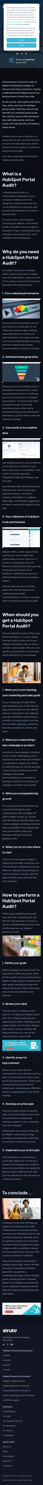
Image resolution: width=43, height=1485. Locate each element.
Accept (21, 40)
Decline (21, 45)
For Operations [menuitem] (9, 1425)
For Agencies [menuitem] (8, 1435)
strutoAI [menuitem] (6, 1369)
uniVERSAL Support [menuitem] (11, 1400)
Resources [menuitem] (7, 1461)
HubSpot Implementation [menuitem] (14, 1381)
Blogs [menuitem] (5, 1451)
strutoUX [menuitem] (7, 1360)
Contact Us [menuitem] (7, 1465)
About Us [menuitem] (7, 1446)
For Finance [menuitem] (8, 1430)
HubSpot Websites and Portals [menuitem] (16, 1386)
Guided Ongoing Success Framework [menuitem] (19, 1395)
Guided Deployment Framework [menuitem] (17, 1390)
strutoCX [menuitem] (6, 1365)
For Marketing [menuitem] (9, 1411)
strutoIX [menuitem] (6, 1355)
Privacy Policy (11, 24)
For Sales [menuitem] (7, 1416)
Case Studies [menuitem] (8, 1456)
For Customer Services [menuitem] (12, 1421)
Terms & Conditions (10, 1480)
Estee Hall (29, 59)
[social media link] (4, 1344)
